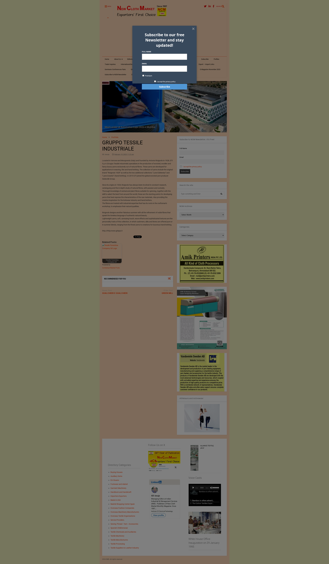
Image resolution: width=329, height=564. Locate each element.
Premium (148, 76)
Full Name (146, 51)
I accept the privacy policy (166, 82)
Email (144, 63)
